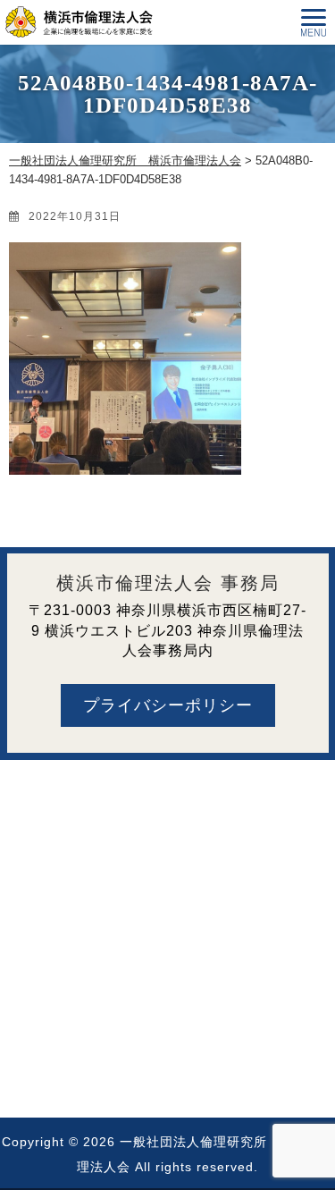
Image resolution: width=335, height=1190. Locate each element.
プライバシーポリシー (168, 705)
